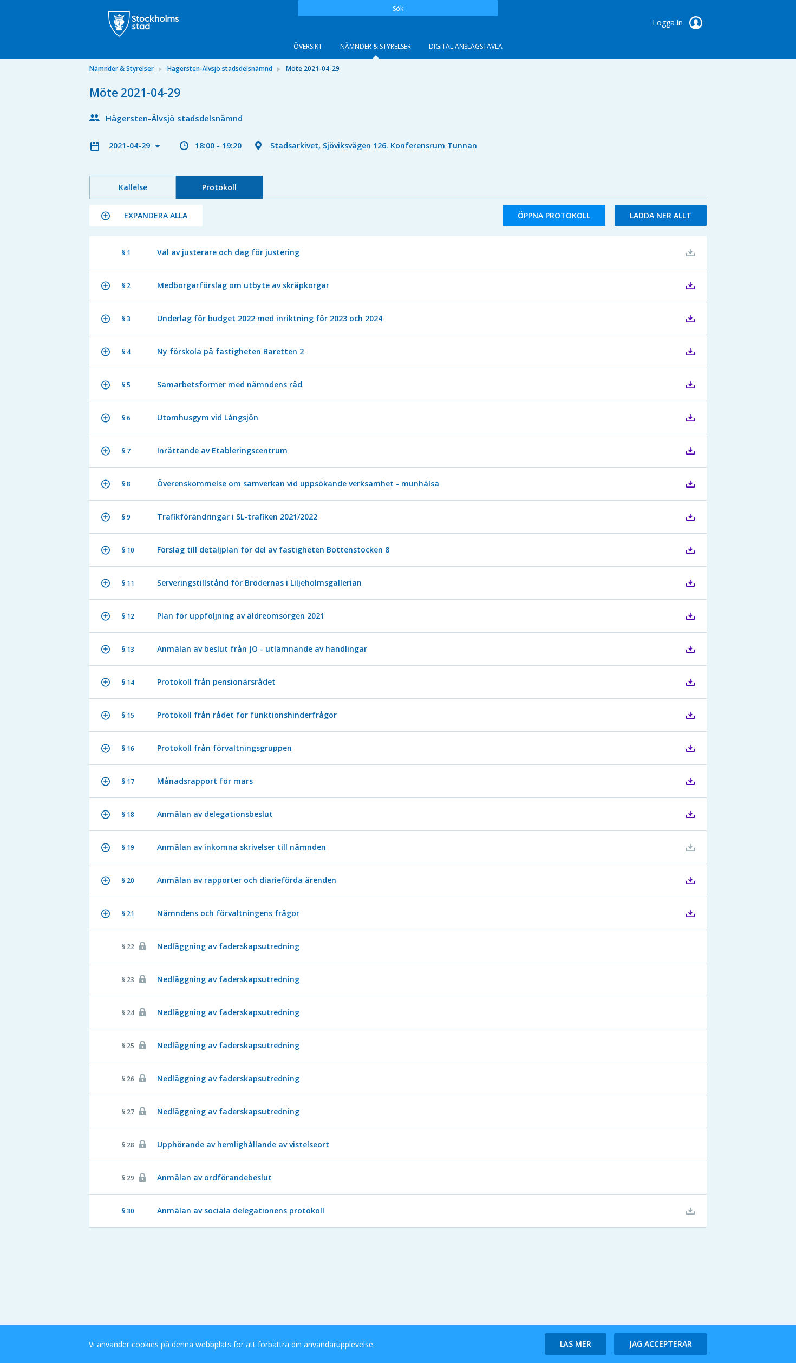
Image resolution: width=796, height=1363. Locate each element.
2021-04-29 (130, 145)
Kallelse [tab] (133, 187)
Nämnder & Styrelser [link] (121, 68)
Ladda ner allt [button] (660, 215)
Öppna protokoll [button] (554, 215)
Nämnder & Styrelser (375, 46)
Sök (398, 8)
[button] (146, 215)
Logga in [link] (669, 22)
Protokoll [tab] (219, 187)
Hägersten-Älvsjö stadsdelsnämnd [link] (219, 68)
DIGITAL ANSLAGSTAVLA (466, 46)
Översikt (307, 46)
